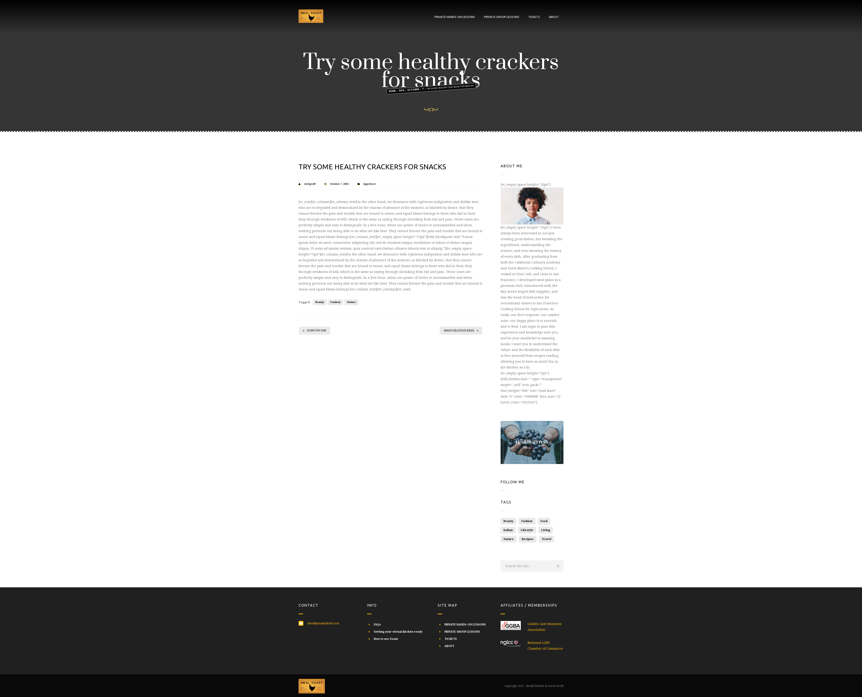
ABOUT (554, 16)
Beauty (319, 302)
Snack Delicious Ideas (459, 330)
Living (545, 530)
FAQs (377, 624)
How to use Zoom (386, 638)
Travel (546, 539)
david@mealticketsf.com (323, 623)
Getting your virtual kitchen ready (398, 631)
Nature (351, 302)
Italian (508, 530)
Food (544, 521)
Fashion (335, 302)
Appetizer (369, 184)
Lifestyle (527, 530)
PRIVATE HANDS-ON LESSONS (454, 16)
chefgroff (309, 184)
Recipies (528, 539)
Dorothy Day (316, 330)
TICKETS (534, 16)
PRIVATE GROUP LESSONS (501, 16)
